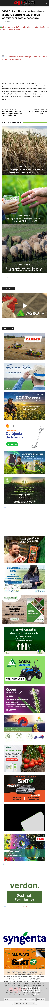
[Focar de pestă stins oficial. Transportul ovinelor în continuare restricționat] (24, 248)
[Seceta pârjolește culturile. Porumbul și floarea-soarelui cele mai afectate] (24, 150)
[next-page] (7, 277)
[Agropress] (24, 3)
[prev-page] (3, 277)
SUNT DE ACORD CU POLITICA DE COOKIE (19, 1000)
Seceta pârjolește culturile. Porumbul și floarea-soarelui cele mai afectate (24, 171)
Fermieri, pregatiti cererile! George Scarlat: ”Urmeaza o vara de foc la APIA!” (12, 113)
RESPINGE (41, 1000)
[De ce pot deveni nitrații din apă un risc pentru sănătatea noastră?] (24, 199)
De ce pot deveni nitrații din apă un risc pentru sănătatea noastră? (24, 220)
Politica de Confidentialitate (24, 1003)
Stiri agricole (24, 166)
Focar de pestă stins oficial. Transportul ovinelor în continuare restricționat (24, 269)
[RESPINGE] (46, 988)
